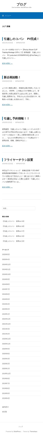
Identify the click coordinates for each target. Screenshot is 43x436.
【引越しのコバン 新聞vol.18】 (13, 226)
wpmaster (20, 43)
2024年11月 (6, 269)
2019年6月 (6, 388)
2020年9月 (6, 349)
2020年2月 (6, 364)
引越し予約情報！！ (17, 118)
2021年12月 (6, 324)
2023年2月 (6, 309)
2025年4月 (6, 259)
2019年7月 (6, 383)
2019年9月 (6, 378)
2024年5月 (6, 299)
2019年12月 (6, 373)
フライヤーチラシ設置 (18, 159)
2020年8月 (6, 354)
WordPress (17, 431)
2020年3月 (6, 359)
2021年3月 (6, 329)
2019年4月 (6, 398)
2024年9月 (6, 279)
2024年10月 (6, 274)
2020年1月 (6, 368)
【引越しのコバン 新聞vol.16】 (13, 236)
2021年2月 (6, 334)
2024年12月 (6, 264)
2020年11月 (6, 344)
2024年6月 (6, 294)
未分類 (4, 412)
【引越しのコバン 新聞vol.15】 (13, 241)
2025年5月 (6, 254)
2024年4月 (6, 304)
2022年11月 (6, 319)
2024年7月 (6, 289)
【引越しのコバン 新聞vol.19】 (13, 221)
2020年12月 (6, 339)
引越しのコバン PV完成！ (21, 38)
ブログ (21, 4)
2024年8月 (6, 284)
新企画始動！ (12, 77)
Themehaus (33, 431)
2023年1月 (6, 314)
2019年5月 (6, 393)
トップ (21, 426)
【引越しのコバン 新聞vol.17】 (13, 231)
